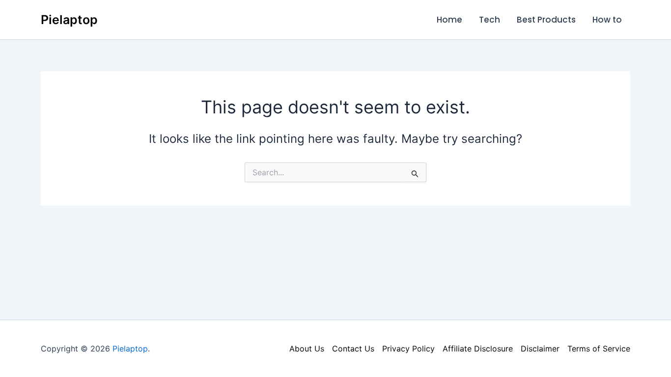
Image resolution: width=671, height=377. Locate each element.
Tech (489, 20)
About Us (306, 348)
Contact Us (353, 348)
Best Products (546, 20)
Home (449, 20)
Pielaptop (69, 19)
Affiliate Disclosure (478, 348)
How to (607, 20)
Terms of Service (598, 348)
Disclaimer (540, 348)
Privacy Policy (408, 348)
